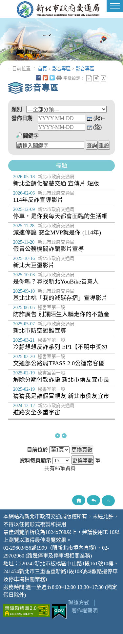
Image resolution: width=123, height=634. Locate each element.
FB (38, 77)
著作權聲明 (85, 610)
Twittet (52, 77)
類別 (16, 109)
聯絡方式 (78, 603)
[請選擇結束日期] (90, 127)
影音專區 (61, 68)
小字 (89, 78)
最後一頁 (64, 435)
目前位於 (37, 450)
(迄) (97, 127)
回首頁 (78, 500)
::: (10, 68)
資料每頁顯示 (35, 460)
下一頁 (57, 435)
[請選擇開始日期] (90, 118)
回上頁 (93, 500)
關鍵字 (31, 136)
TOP (108, 500)
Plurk (45, 77)
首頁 (42, 68)
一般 (96, 78)
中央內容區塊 (110, 77)
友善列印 (59, 77)
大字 (103, 78)
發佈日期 (21, 118)
